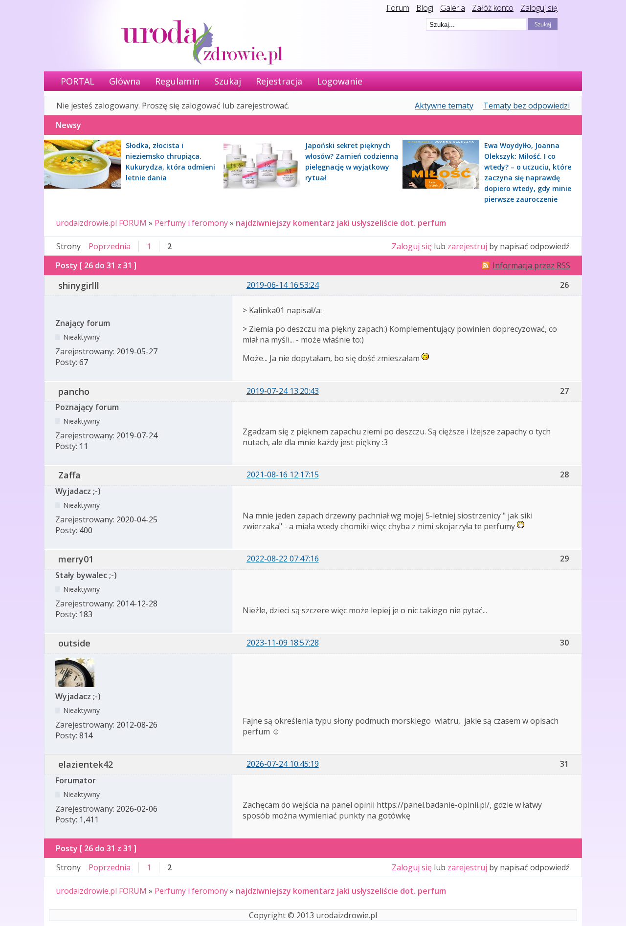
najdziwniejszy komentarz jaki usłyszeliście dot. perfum (341, 222)
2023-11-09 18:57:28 (282, 642)
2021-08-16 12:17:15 (282, 474)
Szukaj (227, 81)
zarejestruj (467, 246)
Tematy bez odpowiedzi (526, 105)
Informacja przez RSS (531, 265)
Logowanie (339, 81)
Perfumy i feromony (191, 222)
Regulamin (177, 81)
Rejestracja (279, 81)
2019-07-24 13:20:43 (282, 391)
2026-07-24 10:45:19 (282, 763)
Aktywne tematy (444, 105)
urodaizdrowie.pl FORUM (101, 222)
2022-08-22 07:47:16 (282, 558)
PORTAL (77, 81)
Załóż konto (493, 7)
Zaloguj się (539, 7)
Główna (124, 81)
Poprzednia (110, 246)
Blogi (424, 7)
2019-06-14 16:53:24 (282, 285)
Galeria (452, 7)
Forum (397, 7)
